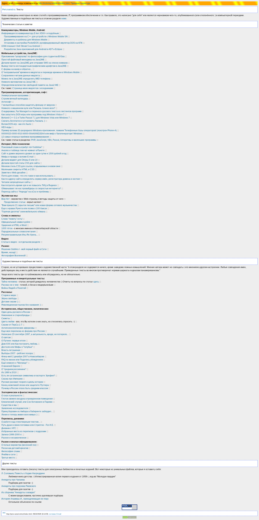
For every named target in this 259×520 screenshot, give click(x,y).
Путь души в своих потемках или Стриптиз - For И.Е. (27, 425)
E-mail (59, 514)
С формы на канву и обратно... (16, 69)
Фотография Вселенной (13, 255)
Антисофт (6, 102)
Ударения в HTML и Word (14, 225)
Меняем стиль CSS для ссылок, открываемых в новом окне (30, 166)
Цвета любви (7, 321)
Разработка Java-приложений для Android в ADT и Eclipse (33, 49)
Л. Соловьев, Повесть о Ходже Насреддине (23, 473)
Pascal (56, 140)
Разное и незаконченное (13, 438)
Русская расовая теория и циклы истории (22, 382)
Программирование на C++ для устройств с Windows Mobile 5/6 (36, 36)
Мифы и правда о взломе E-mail (17, 157)
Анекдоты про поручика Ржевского (18, 486)
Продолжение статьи (14, 202)
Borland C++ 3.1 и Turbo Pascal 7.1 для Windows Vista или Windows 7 (35, 117)
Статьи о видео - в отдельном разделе (20, 242)
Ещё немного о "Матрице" (14, 363)
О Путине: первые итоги (13, 340)
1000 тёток (6, 228)
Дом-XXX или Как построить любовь (19, 344)
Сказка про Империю (12, 379)
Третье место (8, 457)
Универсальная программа (14, 95)
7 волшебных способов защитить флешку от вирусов (28, 105)
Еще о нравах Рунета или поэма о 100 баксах (24, 208)
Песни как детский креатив (14, 448)
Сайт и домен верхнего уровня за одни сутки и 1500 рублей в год (33, 153)
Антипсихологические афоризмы (18, 328)
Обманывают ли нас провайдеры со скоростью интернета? (31, 188)
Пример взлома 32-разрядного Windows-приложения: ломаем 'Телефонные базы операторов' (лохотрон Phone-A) (59, 130)
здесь (96, 281)
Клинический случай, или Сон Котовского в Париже (27, 402)
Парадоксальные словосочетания (18, 231)
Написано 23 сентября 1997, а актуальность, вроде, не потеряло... (35, 334)
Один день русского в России (15, 312)
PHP (33, 140)
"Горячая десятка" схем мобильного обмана (23, 211)
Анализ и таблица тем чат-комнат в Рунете (23, 150)
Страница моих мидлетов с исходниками (32, 88)
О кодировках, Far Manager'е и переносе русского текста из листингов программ (41, 111)
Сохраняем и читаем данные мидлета (20, 75)
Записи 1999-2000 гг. (11, 434)
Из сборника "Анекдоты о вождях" (18, 492)
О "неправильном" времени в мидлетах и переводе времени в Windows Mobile (40, 72)
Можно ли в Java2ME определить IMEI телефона (25, 78)
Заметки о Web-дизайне (13, 172)
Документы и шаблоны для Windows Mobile (25, 39)
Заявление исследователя (14, 408)
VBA (49, 140)
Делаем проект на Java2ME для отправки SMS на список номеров (34, 63)
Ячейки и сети (8, 454)
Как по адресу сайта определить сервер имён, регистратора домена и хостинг (40, 179)
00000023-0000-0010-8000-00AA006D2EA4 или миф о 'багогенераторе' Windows (41, 133)
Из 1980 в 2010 (9, 372)
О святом (6, 337)
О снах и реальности (11, 395)
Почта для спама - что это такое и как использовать (27, 176)
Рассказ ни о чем (9, 285)
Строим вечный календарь (14, 98)
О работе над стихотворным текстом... (20, 422)
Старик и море (8, 295)
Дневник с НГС (8, 428)
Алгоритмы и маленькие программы (78, 140)
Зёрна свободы (9, 298)
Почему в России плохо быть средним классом (24, 388)
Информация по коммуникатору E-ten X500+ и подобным (30, 33)
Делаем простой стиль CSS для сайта (20, 163)
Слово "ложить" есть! (11, 219)
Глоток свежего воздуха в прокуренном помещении (27, 399)
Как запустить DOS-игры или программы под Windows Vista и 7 (32, 114)
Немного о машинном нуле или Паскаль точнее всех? (28, 108)
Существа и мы (9, 405)
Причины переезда (80, 3)
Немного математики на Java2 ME (18, 82)
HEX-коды (6, 127)
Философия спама (10, 451)
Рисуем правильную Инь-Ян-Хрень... (19, 235)
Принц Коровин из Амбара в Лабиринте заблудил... (27, 411)
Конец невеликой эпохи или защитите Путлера (25, 385)
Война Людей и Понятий (13, 288)
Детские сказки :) (9, 301)
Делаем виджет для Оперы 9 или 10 (19, 160)
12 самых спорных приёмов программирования (25, 137)
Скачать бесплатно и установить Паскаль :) (23, 121)
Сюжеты (5, 318)
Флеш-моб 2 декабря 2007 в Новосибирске (22, 356)
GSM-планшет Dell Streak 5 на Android (20, 46)
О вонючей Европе (10, 366)
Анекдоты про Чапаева (13, 480)
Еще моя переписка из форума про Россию (23, 331)
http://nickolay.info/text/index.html (54, 3)
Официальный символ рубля (15, 222)
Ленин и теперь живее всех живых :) (19, 414)
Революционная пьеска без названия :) (21, 305)
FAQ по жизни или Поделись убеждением (22, 359)
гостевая (52, 514)
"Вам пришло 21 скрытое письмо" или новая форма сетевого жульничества (39, 205)
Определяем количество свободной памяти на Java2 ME (29, 85)
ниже (63, 18)
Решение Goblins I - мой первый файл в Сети (24, 249)
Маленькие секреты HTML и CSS (17, 169)
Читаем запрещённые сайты (15, 182)
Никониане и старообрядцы (15, 315)
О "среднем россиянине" (13, 369)
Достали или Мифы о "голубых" (17, 347)
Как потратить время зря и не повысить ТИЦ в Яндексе (29, 185)
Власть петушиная (10, 350)
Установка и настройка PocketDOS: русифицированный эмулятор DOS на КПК (43, 43)
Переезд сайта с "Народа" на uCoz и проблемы (25, 191)
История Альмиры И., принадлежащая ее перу (24, 499)
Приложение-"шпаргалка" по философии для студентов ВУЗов (32, 56)
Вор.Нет (5, 199)
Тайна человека (9, 281)
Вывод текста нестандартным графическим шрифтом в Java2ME (33, 66)
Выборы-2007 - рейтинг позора (17, 353)
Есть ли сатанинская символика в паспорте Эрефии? (28, 375)
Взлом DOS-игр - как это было (16, 124)
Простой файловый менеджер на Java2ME (22, 59)
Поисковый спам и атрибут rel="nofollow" (21, 147)
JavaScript (41, 140)
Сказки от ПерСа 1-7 (11, 325)
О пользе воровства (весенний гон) (18, 445)
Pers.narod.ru (8, 9)
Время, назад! (8, 252)
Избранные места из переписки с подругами (23, 431)
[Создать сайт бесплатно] (129, 517)
